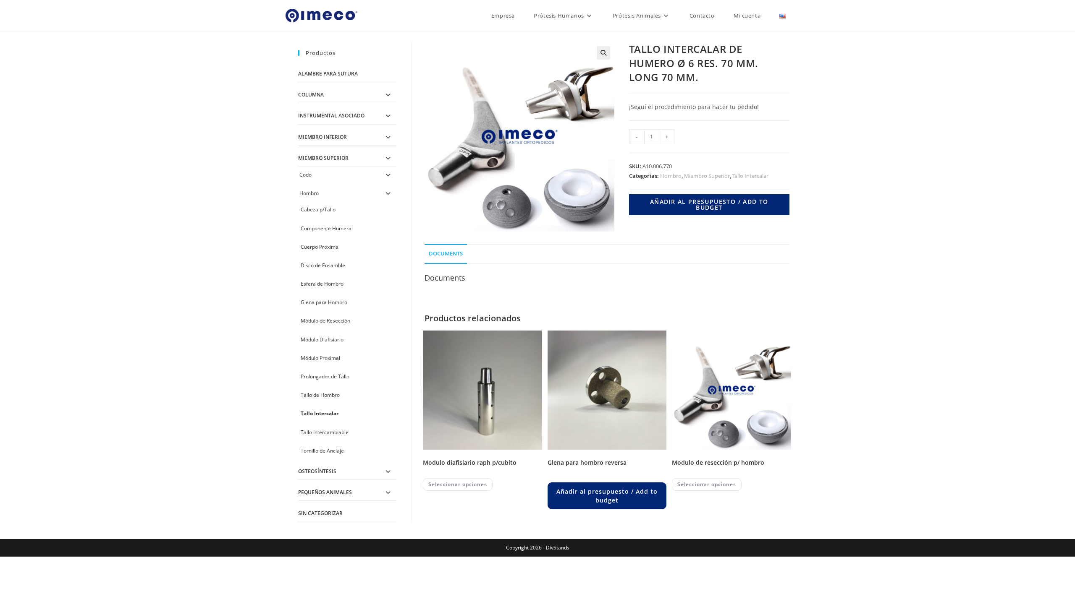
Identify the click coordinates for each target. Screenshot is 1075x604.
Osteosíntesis (317, 471)
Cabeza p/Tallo (318, 209)
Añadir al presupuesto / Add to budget (709, 204)
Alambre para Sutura (328, 73)
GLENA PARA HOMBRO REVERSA (587, 462)
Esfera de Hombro (322, 283)
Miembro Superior (707, 176)
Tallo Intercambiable (325, 432)
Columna (311, 94)
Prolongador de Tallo (325, 376)
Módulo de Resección (325, 320)
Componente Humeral (327, 228)
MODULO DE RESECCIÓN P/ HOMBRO (718, 462)
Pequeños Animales (325, 492)
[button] (603, 53)
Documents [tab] (446, 253)
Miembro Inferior (322, 137)
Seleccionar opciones (457, 484)
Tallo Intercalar (750, 176)
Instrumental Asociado (331, 115)
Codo (305, 174)
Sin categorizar (320, 513)
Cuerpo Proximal (320, 246)
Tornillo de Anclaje (322, 450)
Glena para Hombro (324, 302)
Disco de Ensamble (323, 265)
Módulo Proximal (320, 358)
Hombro (671, 176)
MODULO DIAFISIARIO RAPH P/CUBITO (470, 462)
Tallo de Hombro (320, 394)
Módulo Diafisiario (322, 339)
